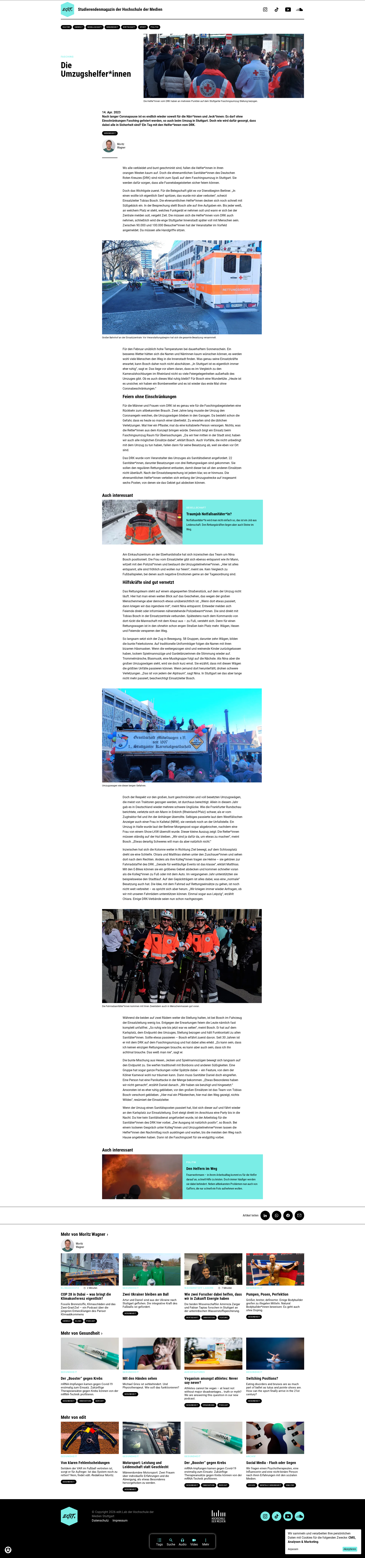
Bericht (100, 1401)
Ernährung (208, 1405)
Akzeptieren (350, 1549)
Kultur (66, 27)
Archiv (251, 1485)
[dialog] (323, 1541)
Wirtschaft (129, 27)
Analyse (290, 1485)
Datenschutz (100, 1520)
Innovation (209, 1318)
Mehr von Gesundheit (80, 1333)
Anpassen (293, 1549)
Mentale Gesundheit (270, 1485)
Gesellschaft (94, 27)
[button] (65, 1269)
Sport (143, 27)
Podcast (90, 1321)
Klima (78, 1321)
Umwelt (79, 27)
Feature (224, 1318)
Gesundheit (112, 27)
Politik (154, 27)
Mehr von (83, 1234)
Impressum (120, 1520)
